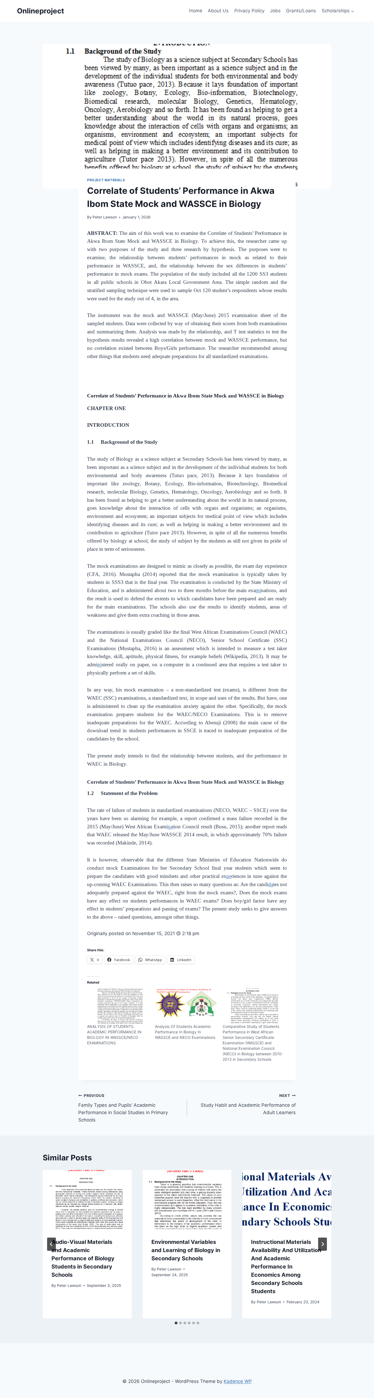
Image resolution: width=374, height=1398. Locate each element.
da (270, 884)
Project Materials (106, 180)
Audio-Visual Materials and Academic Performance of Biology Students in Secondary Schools (82, 1258)
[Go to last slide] (51, 1244)
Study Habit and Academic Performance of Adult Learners (248, 1104)
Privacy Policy (249, 10)
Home (195, 10)
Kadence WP (238, 1381)
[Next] (322, 1244)
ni (99, 664)
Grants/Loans (301, 10)
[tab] (176, 1323)
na (170, 826)
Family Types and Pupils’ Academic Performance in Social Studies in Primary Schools (123, 1108)
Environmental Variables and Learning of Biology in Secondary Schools (185, 1250)
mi (258, 590)
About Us (218, 10)
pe (228, 876)
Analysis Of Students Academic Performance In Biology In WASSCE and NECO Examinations (185, 1032)
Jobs (275, 10)
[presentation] (87, 1199)
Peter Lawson (105, 217)
